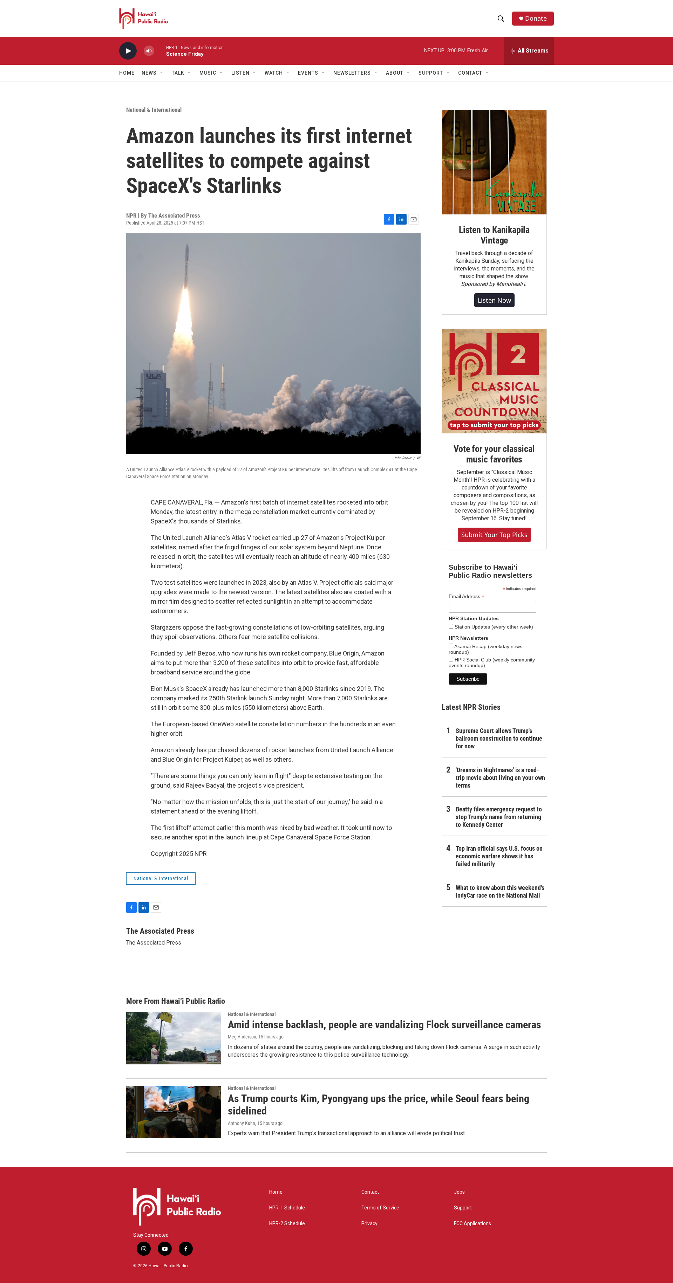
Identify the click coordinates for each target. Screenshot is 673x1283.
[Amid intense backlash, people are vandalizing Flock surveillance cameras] (173, 1038)
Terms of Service (380, 1207)
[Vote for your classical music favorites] (494, 381)
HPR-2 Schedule (287, 1223)
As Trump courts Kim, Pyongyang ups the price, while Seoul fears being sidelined (378, 1104)
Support (463, 1207)
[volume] (149, 51)
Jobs (459, 1192)
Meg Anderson (242, 1037)
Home (127, 73)
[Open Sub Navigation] (162, 73)
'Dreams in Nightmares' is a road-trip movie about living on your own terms (500, 777)
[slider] (160, 50)
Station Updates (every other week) (493, 627)
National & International (154, 109)
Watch (274, 73)
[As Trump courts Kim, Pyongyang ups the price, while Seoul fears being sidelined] (173, 1112)
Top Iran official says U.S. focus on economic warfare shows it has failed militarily (499, 856)
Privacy (369, 1223)
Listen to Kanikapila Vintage (494, 235)
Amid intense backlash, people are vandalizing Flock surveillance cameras (384, 1024)
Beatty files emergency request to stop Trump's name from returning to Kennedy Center (499, 816)
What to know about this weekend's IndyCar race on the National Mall (500, 891)
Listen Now (494, 300)
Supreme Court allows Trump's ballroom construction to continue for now (499, 738)
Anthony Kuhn (241, 1123)
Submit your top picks (494, 534)
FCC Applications (472, 1223)
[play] (128, 51)
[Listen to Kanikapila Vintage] (494, 162)
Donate (536, 18)
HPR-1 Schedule (287, 1207)
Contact (370, 1192)
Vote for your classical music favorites (494, 454)
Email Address (466, 596)
